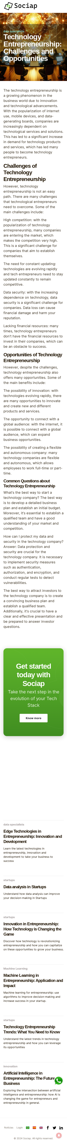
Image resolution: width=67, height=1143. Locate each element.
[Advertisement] (33, 782)
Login (19, 1127)
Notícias (8, 1127)
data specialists (13, 31)
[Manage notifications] (59, 1135)
